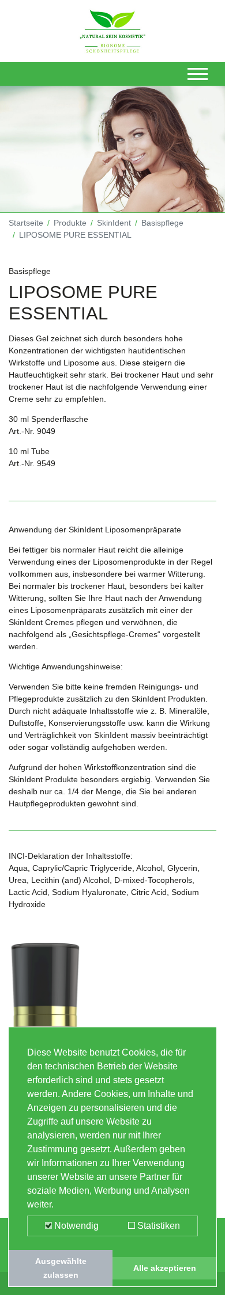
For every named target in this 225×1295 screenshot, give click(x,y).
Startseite (26, 222)
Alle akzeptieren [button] (164, 1268)
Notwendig (75, 1226)
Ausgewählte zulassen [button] (61, 1267)
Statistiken (157, 1226)
